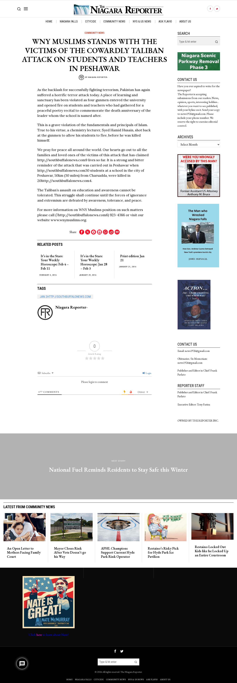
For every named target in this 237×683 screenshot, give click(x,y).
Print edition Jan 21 (132, 258)
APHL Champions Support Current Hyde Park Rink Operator (118, 552)
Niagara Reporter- (98, 77)
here (39, 635)
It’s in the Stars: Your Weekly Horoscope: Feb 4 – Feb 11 (55, 262)
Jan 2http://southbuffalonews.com (65, 296)
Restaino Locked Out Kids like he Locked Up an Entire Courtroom (211, 551)
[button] (216, 41)
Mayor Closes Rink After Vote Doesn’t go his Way (70, 552)
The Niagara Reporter (131, 671)
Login (148, 373)
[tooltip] (210, 9)
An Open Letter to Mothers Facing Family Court (24, 552)
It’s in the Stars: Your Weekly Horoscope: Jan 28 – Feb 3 (94, 262)
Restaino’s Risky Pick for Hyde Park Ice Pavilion (163, 552)
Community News (94, 32)
